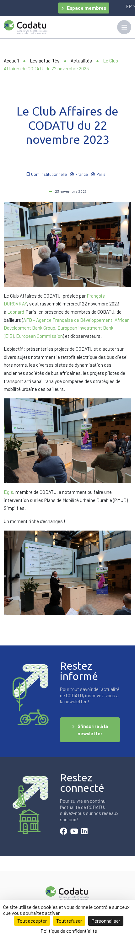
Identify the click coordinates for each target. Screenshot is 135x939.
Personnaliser (105, 921)
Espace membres (86, 8)
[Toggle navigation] (124, 27)
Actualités (81, 60)
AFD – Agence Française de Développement (67, 320)
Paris (100, 174)
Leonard (15, 312)
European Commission (39, 336)
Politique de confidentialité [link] (68, 931)
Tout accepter (32, 921)
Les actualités (45, 60)
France (81, 174)
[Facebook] (63, 832)
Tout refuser (69, 921)
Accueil (11, 60)
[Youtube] (74, 832)
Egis (8, 492)
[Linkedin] (84, 832)
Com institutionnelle (49, 174)
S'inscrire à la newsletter (93, 729)
